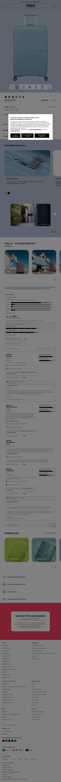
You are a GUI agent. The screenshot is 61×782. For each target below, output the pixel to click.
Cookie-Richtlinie (14, 130)
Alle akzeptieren (15, 135)
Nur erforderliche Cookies (27, 135)
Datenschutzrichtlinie (35, 129)
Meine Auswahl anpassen (42, 135)
